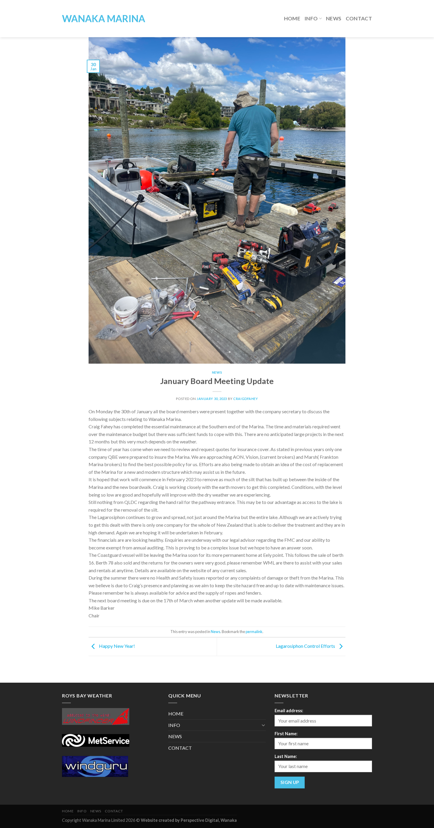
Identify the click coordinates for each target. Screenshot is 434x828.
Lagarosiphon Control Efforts (306, 646)
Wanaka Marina (103, 18)
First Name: (286, 733)
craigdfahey (245, 399)
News (217, 372)
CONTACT (359, 18)
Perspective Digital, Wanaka (209, 820)
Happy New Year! (116, 646)
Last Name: (286, 756)
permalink (254, 631)
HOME (292, 18)
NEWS (333, 18)
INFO (311, 18)
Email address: (289, 710)
